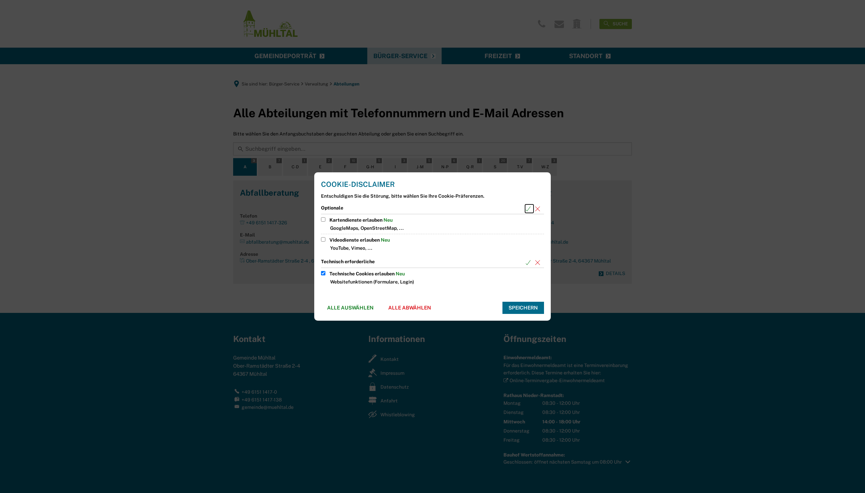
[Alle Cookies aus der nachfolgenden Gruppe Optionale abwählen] (539, 208)
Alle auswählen (350, 308)
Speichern (523, 308)
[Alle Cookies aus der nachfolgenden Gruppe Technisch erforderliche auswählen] (529, 262)
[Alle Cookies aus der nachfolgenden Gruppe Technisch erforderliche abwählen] (539, 262)
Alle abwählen (409, 308)
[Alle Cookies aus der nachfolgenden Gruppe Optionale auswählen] (529, 208)
